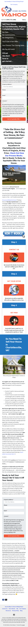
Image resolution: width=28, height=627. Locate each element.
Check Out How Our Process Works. (14, 154)
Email (4, 95)
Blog (21, 610)
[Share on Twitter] (6, 600)
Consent (4, 101)
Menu (24, 20)
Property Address (7, 84)
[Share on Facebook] (3, 600)
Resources (8, 610)
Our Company (14, 4)
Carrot (23, 625)
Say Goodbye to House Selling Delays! (14, 1)
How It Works (12, 608)
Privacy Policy (15, 610)
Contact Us (5, 608)
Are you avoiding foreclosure (9, 200)
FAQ (17, 608)
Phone (4, 90)
